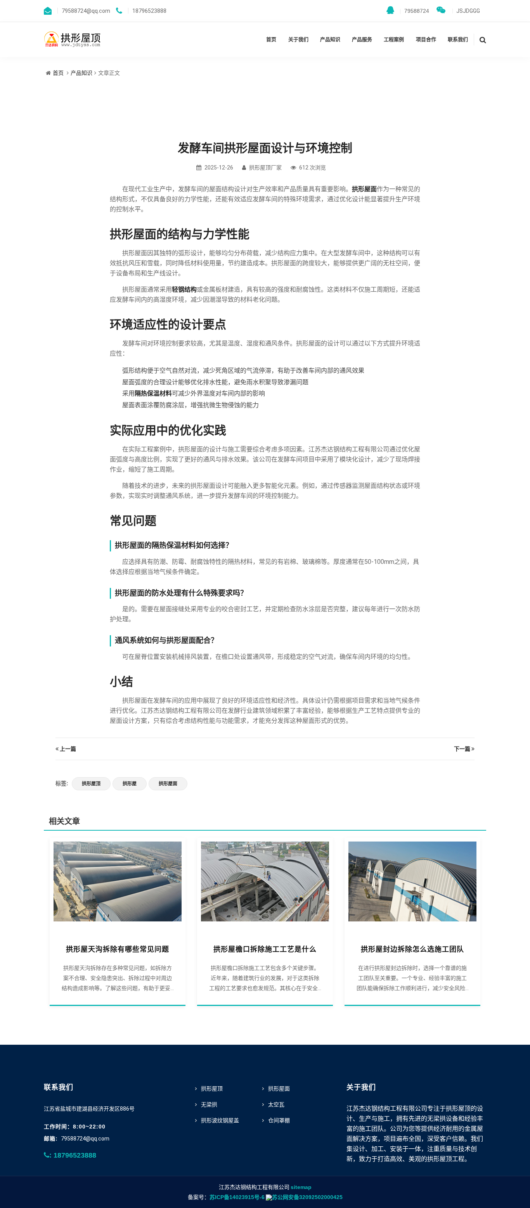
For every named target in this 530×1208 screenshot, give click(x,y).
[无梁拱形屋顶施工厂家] (73, 38)
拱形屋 (130, 783)
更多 (117, 886)
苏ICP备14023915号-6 (237, 1197)
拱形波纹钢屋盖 (220, 1120)
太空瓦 (276, 1104)
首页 (271, 39)
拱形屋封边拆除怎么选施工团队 (412, 949)
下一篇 (462, 749)
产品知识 (330, 39)
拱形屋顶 (91, 783)
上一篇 (68, 749)
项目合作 (426, 39)
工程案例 (394, 39)
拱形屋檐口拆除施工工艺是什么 (265, 949)
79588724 (414, 11)
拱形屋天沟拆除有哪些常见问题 (117, 949)
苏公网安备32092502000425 (307, 1197)
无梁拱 (209, 1104)
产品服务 (362, 39)
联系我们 (458, 39)
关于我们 (298, 39)
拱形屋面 (168, 783)
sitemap (301, 1187)
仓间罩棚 (279, 1120)
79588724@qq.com (85, 1138)
